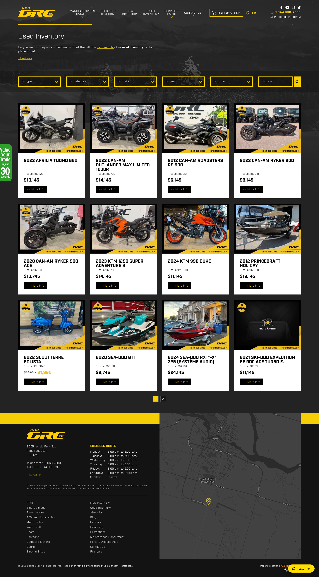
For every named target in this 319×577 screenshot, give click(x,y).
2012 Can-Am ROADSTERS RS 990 (195, 163)
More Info (37, 189)
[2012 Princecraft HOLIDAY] (267, 229)
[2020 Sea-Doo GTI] (123, 325)
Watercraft (34, 527)
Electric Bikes (36, 552)
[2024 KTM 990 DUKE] (195, 229)
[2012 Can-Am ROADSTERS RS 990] (195, 128)
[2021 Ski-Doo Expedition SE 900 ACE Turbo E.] (267, 325)
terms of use (101, 566)
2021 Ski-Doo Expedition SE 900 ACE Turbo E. (267, 360)
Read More (25, 58)
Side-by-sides (36, 508)
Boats (31, 532)
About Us (96, 513)
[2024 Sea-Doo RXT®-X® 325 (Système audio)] (195, 325)
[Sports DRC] (36, 12)
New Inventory (100, 503)
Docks (31, 547)
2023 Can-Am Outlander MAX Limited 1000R (123, 165)
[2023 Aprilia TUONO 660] (51, 128)
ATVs (30, 503)
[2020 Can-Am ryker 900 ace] (51, 229)
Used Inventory (100, 508)
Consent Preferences (121, 566)
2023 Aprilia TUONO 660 (50, 161)
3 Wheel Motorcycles (41, 518)
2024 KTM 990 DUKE (189, 261)
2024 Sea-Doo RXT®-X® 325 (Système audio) (192, 360)
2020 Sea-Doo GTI (115, 357)
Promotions (98, 532)
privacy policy (81, 566)
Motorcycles (35, 522)
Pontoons (33, 537)
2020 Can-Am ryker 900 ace (51, 263)
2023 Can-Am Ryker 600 (267, 161)
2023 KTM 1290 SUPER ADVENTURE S (119, 263)
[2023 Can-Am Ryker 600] (267, 128)
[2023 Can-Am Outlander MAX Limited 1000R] (123, 128)
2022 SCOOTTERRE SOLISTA (44, 360)
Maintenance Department (107, 537)
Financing (96, 527)
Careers (95, 522)
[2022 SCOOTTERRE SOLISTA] (51, 325)
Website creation (269, 566)
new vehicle (105, 47)
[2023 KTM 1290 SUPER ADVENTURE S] (123, 229)
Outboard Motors (38, 542)
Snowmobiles (35, 513)
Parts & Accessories (104, 542)
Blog (93, 518)
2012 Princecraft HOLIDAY (260, 263)
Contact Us (34, 475)
